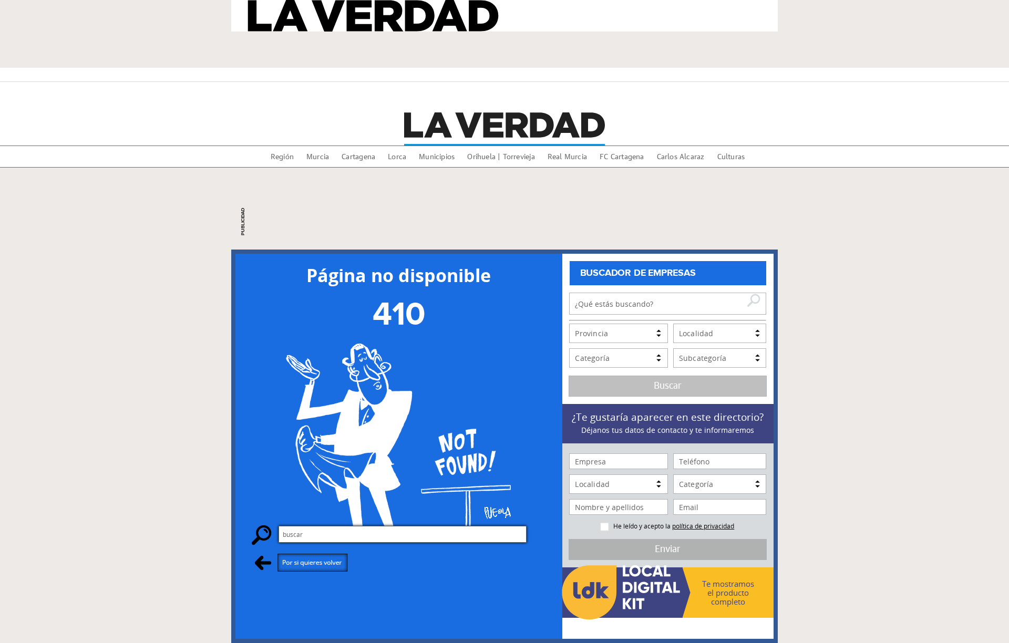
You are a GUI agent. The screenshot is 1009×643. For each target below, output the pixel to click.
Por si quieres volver (301, 562)
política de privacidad (703, 526)
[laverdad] (504, 125)
